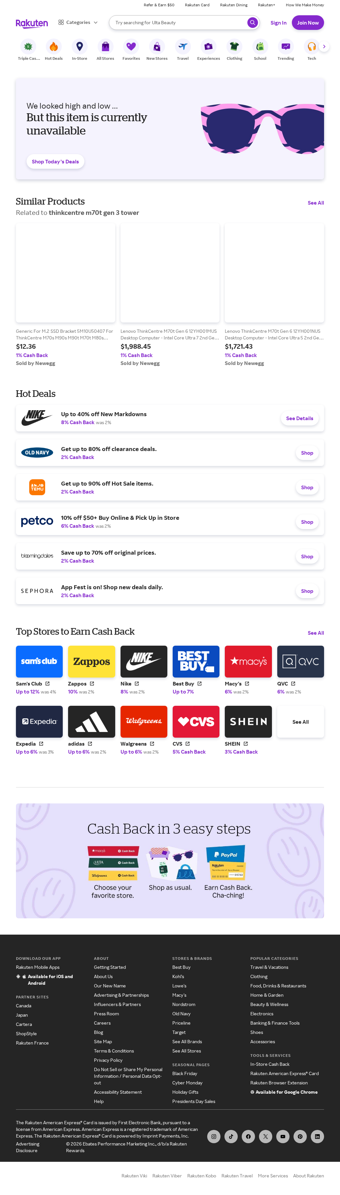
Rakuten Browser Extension (279, 1082)
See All (316, 202)
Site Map (103, 1041)
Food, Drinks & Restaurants (278, 985)
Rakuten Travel (237, 1175)
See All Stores (186, 1051)
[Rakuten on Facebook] (248, 1136)
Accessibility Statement (118, 1092)
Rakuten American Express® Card (284, 1073)
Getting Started (110, 967)
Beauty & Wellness (269, 1004)
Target (179, 1032)
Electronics (261, 1013)
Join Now (308, 22)
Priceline (181, 1023)
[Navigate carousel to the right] (324, 46)
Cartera (24, 1024)
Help (99, 1101)
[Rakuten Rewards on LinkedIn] (317, 1136)
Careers (102, 1023)
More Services (273, 1175)
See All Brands (187, 1041)
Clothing (258, 976)
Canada (23, 1005)
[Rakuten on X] (265, 1136)
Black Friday (184, 1073)
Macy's (179, 995)
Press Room (106, 1013)
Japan (22, 1015)
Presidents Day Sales (193, 1101)
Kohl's (178, 976)
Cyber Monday (187, 1082)
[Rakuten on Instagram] (213, 1136)
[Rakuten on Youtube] (283, 1136)
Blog (98, 1032)
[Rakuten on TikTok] (231, 1136)
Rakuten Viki (134, 1175)
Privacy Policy (108, 1060)
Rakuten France (32, 1043)
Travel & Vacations (269, 967)
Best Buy (181, 967)
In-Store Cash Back (270, 1064)
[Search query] (252, 22)
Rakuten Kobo (201, 1175)
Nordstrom (183, 1004)
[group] (65, 294)
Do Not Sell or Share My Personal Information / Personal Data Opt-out (128, 1075)
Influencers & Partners (117, 1004)
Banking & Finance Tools (274, 1023)
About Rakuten (308, 1175)
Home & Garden (267, 995)
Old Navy (181, 1013)
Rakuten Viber (167, 1175)
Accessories (262, 1041)
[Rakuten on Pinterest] (300, 1136)
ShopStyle (26, 1033)
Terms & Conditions (114, 1051)
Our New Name (110, 985)
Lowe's (179, 985)
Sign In (279, 22)
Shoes (256, 1032)
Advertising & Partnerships (121, 995)
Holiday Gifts (185, 1092)
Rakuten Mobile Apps (37, 967)
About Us (103, 976)
